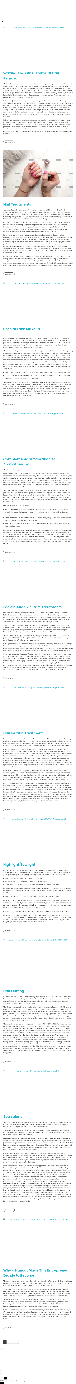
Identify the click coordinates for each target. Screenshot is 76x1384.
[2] (46, 907)
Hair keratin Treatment (23, 733)
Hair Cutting (13, 991)
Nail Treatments (17, 204)
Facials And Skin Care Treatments (32, 607)
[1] (43, 878)
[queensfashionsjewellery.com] (12, 11)
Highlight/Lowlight (19, 864)
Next (11, 1342)
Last (15, 1342)
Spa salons (12, 1116)
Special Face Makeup (21, 329)
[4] (30, 350)
